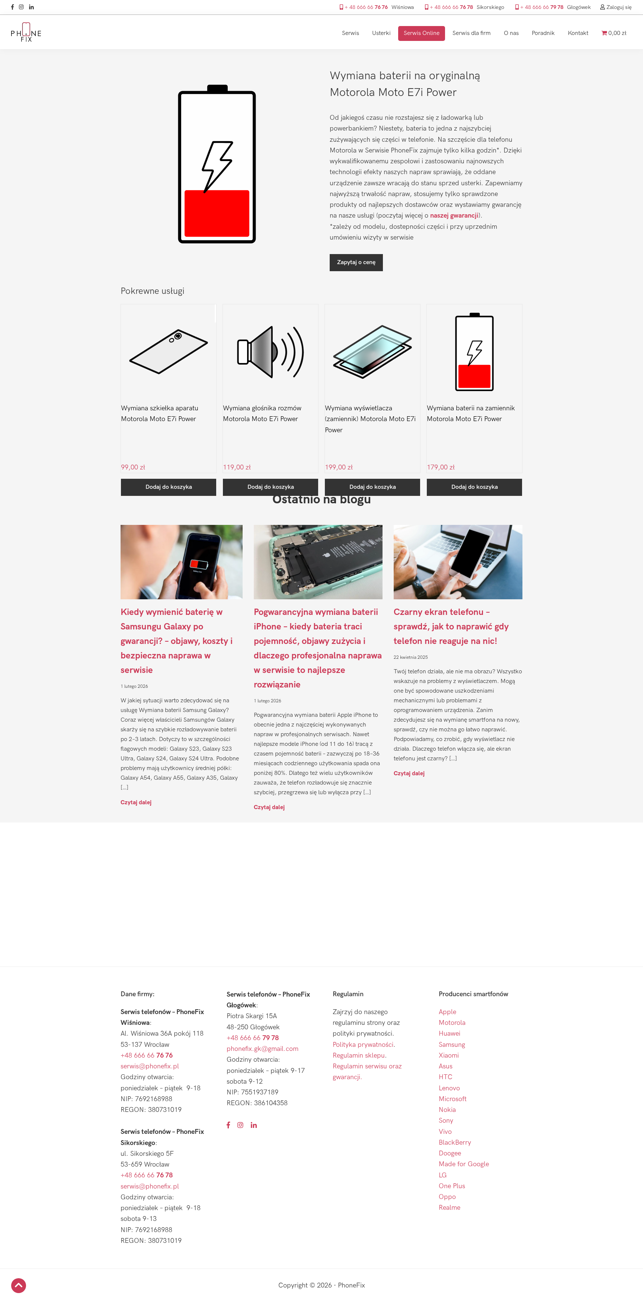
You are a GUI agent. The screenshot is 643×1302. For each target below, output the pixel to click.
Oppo (447, 1197)
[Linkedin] (33, 7)
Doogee (450, 1153)
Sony (446, 1121)
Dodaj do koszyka (168, 487)
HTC (445, 1077)
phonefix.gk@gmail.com (262, 1049)
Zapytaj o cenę (356, 262)
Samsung (452, 1045)
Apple (447, 1012)
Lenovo (449, 1088)
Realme (449, 1208)
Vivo (445, 1132)
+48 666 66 (147, 1055)
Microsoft (453, 1099)
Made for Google (464, 1164)
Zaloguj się (618, 7)
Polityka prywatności (363, 1045)
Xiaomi (449, 1055)
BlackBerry (455, 1143)
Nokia (447, 1110)
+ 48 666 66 (365, 7)
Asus (445, 1066)
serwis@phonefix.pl (150, 1066)
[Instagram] (23, 7)
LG (443, 1175)
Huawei (449, 1034)
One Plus (452, 1186)
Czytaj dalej (136, 802)
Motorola (452, 1023)
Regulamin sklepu (359, 1055)
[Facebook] (14, 7)
